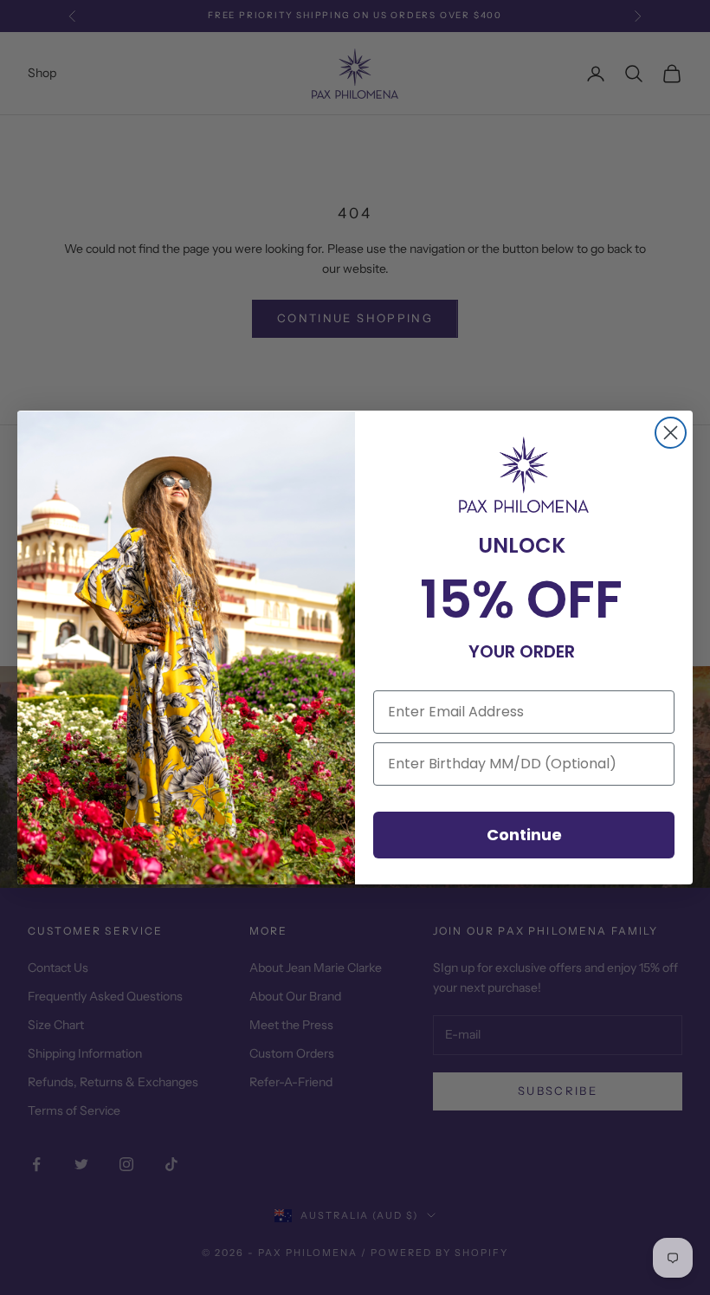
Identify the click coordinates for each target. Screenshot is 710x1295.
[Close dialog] (670, 433)
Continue (524, 834)
